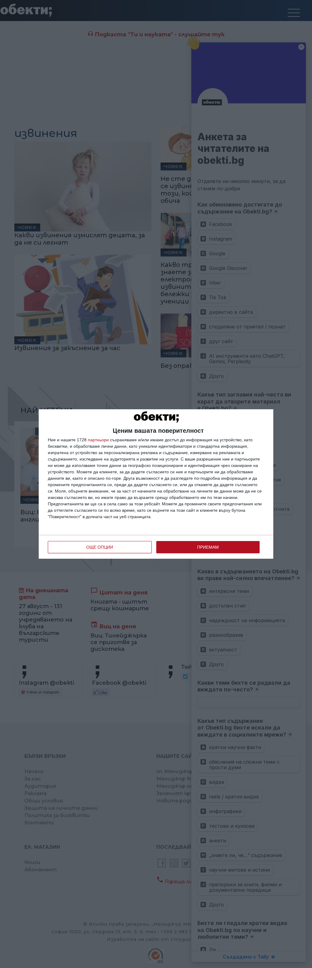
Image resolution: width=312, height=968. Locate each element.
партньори (98, 440)
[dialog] (156, 484)
